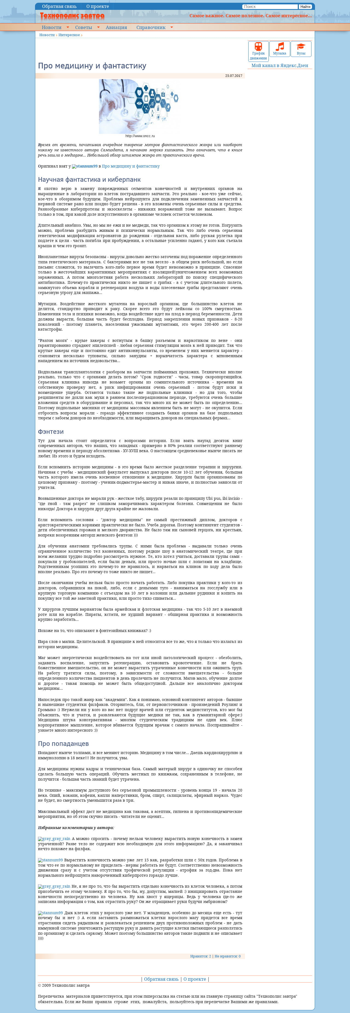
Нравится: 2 (200, 956)
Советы (83, 27)
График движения (258, 55)
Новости (52, 27)
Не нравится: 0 (228, 956)
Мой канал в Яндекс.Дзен (280, 65)
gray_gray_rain (56, 838)
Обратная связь (59, 6)
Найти (305, 7)
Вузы (301, 53)
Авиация (116, 27)
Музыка (279, 53)
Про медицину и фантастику (131, 166)
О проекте (97, 6)
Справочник (150, 27)
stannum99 (52, 859)
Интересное (69, 34)
